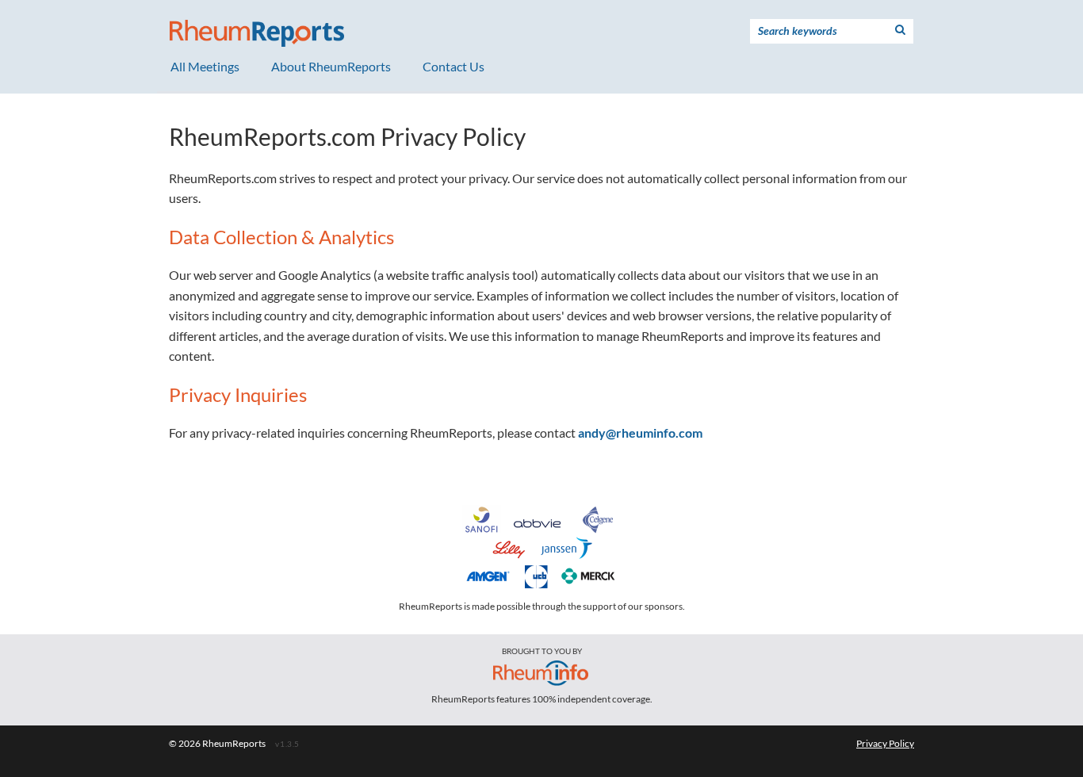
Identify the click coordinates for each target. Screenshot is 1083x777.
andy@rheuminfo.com (640, 432)
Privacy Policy (885, 743)
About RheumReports (331, 66)
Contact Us (453, 66)
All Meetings (204, 66)
